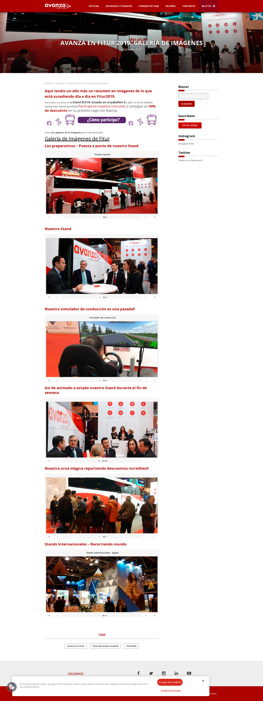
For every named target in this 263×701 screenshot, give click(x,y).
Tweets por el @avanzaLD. (190, 160)
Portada (49, 83)
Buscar (187, 103)
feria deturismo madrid (105, 646)
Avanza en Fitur (75, 646)
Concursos (188, 6)
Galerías (170, 6)
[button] (12, 687)
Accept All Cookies (170, 682)
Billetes (207, 6)
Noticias (94, 6)
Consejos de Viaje (149, 6)
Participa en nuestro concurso (102, 106)
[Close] (203, 680)
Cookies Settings (171, 690)
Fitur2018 (131, 646)
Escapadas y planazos (119, 6)
